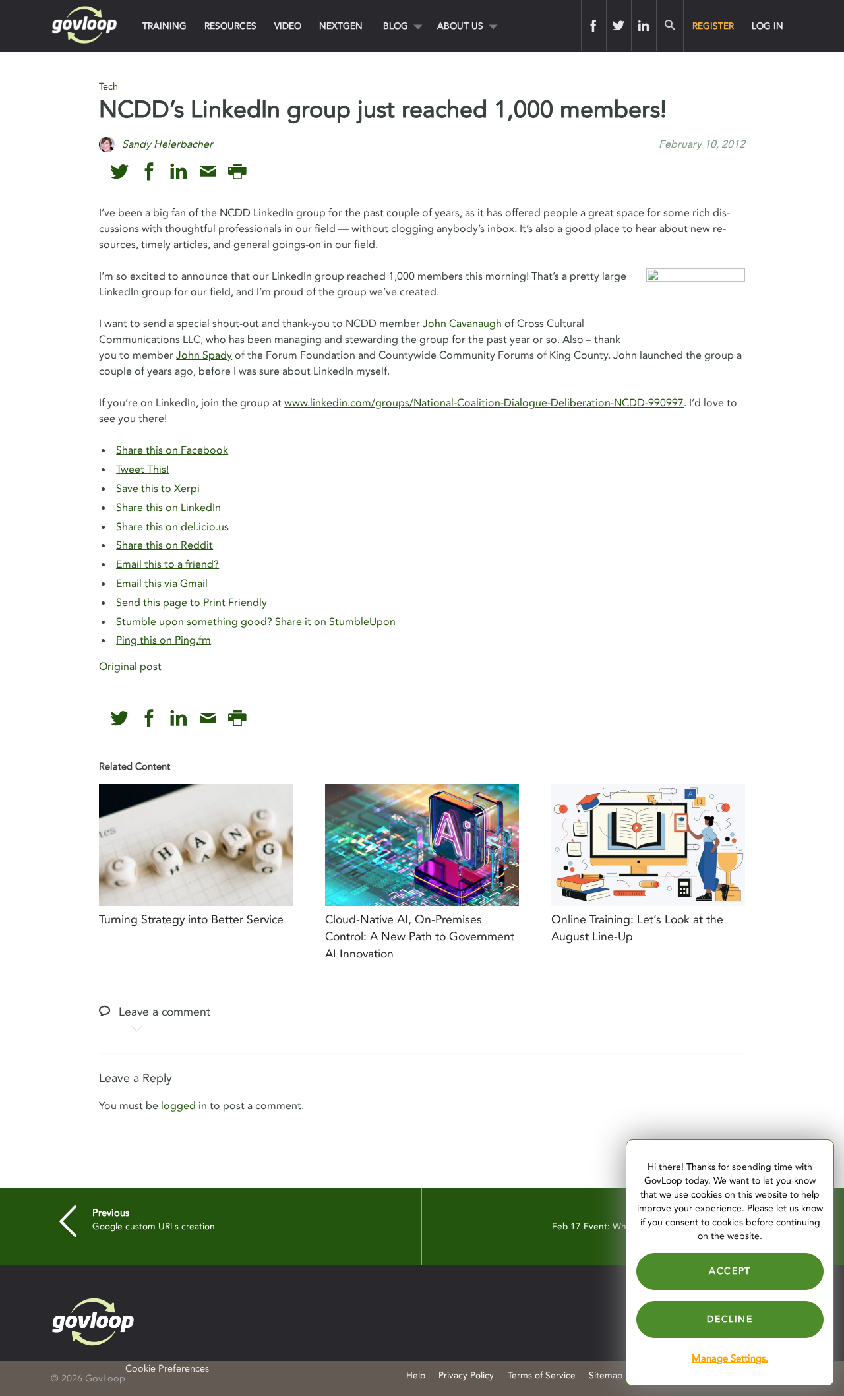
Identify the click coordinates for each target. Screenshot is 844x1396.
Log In (767, 26)
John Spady (204, 355)
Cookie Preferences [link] (167, 1368)
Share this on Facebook (172, 450)
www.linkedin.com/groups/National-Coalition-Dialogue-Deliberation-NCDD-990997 (484, 403)
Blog (395, 26)
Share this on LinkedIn (168, 508)
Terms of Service (542, 1375)
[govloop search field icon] (669, 25)
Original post (130, 666)
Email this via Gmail (162, 583)
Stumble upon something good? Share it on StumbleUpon (256, 622)
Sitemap (605, 1375)
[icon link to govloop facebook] (149, 172)
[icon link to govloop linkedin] (178, 172)
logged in (184, 1106)
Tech (108, 86)
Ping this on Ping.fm (163, 640)
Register (713, 26)
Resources (230, 26)
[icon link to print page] (237, 172)
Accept (730, 1271)
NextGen (341, 26)
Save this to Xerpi (158, 488)
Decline (729, 1319)
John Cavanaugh (462, 324)
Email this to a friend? (167, 564)
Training (164, 26)
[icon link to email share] (208, 172)
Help (415, 1375)
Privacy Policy (466, 1375)
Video (287, 26)
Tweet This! (142, 469)
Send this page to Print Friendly (191, 602)
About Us (460, 26)
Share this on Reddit (164, 545)
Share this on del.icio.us (172, 527)
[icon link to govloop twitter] (120, 172)
